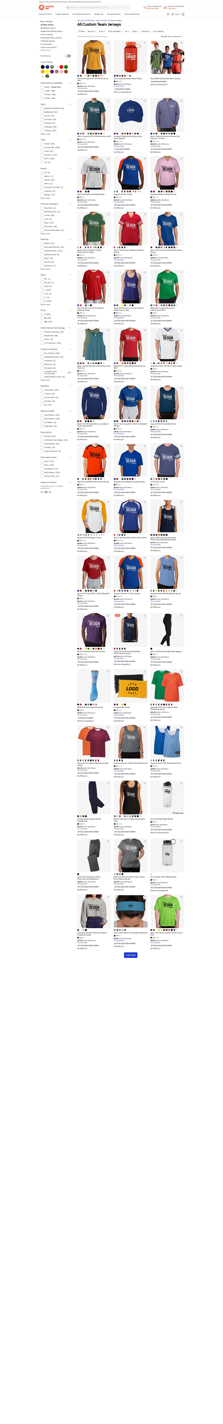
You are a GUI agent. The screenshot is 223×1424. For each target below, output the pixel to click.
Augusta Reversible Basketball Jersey (165, 593)
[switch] (68, 56)
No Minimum (46, 56)
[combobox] (97, 7)
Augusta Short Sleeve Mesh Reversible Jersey (92, 764)
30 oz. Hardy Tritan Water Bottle (163, 877)
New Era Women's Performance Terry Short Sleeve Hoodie (129, 878)
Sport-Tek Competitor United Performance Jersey (89, 251)
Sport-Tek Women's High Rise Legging (165, 651)
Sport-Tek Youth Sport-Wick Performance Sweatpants (88, 878)
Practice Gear (46, 44)
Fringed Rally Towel (122, 707)
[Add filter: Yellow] (47, 71)
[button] (175, 9)
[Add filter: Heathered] (57, 71)
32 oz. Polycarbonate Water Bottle (128, 79)
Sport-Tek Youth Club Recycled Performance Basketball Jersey (163, 539)
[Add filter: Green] (66, 67)
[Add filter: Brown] (66, 71)
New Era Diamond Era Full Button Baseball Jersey (90, 309)
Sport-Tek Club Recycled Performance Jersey (166, 251)
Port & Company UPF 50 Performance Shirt (92, 80)
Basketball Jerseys (48, 28)
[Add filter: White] (57, 67)
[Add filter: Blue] (47, 67)
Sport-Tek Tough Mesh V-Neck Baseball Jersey (93, 594)
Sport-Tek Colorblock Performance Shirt (130, 538)
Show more (45, 50)
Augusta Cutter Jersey (123, 194)
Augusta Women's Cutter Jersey (127, 593)
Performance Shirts (49, 47)
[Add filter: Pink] (61, 71)
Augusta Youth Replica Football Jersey (129, 482)
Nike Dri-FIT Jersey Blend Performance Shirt (129, 367)
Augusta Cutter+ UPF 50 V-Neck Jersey (166, 366)
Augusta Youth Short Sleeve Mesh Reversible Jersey (164, 708)
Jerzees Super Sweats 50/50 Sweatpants (89, 820)
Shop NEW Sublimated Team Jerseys (165, 79)
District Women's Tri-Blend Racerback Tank (129, 820)
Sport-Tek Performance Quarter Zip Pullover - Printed (165, 137)
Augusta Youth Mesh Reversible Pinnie (165, 763)
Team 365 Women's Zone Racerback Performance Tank (129, 309)
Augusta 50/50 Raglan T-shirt (89, 538)
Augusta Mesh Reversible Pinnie (163, 424)
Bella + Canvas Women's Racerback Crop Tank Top (94, 367)
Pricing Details (82, 88)
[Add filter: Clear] (43, 76)
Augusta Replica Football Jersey (163, 194)
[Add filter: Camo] (47, 76)
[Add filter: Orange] (43, 71)
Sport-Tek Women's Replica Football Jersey (128, 251)
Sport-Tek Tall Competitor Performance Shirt (166, 934)
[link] (46, 7)
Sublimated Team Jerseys (51, 38)
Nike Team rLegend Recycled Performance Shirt (162, 309)
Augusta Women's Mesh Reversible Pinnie (131, 763)
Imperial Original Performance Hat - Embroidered (128, 137)
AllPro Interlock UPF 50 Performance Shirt (94, 136)
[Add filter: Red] (61, 67)
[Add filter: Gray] (52, 67)
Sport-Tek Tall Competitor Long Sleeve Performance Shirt (93, 425)
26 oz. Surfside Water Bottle (161, 819)
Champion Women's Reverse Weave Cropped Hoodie (92, 934)
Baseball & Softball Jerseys (51, 31)
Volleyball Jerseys (48, 41)
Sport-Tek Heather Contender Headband (131, 933)
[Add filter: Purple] (52, 71)
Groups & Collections (85, 20)
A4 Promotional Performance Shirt (91, 651)
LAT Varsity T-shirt (157, 482)
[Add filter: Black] (43, 67)
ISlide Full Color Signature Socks (90, 707)
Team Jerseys (101, 20)
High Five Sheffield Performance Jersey (93, 482)
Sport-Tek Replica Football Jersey (91, 194)
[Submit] (68, 7)
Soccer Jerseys (47, 34)
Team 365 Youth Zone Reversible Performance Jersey (127, 652)
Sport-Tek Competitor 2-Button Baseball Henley (130, 425)
